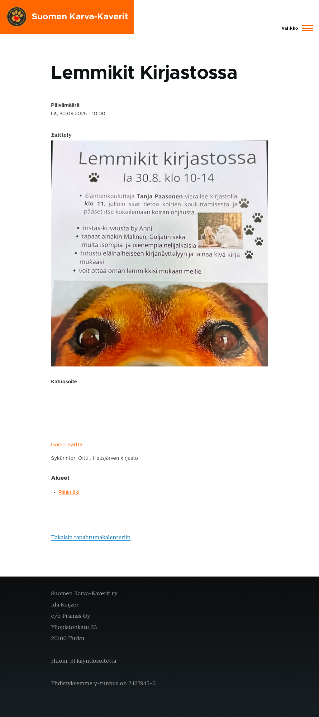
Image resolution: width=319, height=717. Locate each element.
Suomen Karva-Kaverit (80, 16)
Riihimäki (69, 492)
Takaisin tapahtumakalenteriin (91, 537)
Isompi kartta (66, 444)
